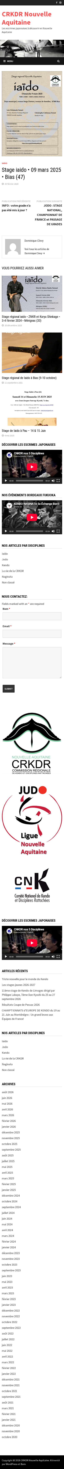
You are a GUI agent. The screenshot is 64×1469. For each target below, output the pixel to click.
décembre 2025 (11, 1132)
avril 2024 (7, 1230)
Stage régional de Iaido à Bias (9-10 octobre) (29, 378)
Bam (23, 1464)
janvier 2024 (9, 1247)
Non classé (8, 582)
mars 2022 (8, 1362)
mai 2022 (7, 1351)
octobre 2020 (9, 1437)
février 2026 (9, 1121)
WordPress (11, 1464)
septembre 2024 (11, 1207)
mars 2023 (8, 1293)
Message (9, 643)
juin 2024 (7, 1218)
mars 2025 (8, 1178)
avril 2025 (7, 1172)
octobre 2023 (9, 1264)
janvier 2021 (9, 1419)
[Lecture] (5, 480)
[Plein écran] (58, 480)
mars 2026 (8, 1115)
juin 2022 (7, 1345)
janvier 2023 (9, 1305)
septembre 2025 (11, 1149)
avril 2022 (7, 1356)
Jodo (5, 559)
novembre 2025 (11, 1138)
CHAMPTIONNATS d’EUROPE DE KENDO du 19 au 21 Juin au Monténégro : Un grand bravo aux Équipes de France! (31, 1015)
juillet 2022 (8, 1339)
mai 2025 (7, 1167)
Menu (10, 61)
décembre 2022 (11, 1310)
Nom (6, 609)
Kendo (5, 565)
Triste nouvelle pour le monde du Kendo (25, 979)
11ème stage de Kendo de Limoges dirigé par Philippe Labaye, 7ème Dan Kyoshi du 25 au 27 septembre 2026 (28, 995)
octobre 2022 (9, 1322)
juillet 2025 (8, 1161)
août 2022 (8, 1333)
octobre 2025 (9, 1144)
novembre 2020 (11, 1431)
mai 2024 (7, 1224)
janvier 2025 (9, 1190)
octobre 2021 (9, 1391)
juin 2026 (7, 1098)
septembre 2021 (11, 1396)
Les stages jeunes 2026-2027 (18, 985)
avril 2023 (7, 1287)
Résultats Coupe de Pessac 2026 (21, 1004)
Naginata (7, 576)
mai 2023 (7, 1282)
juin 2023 (7, 1276)
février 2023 (9, 1299)
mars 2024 (8, 1236)
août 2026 (8, 1092)
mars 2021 (8, 1408)
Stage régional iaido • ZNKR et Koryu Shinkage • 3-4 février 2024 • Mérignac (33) (31, 318)
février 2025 (9, 1184)
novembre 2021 (11, 1385)
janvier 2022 (9, 1373)
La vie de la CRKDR (13, 571)
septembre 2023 (11, 1270)
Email (7, 626)
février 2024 (9, 1241)
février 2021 (9, 1414)
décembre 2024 (11, 1195)
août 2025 (8, 1155)
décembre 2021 (11, 1379)
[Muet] (53, 480)
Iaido (4, 163)
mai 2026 (7, 1103)
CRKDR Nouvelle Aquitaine (27, 18)
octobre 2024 (9, 1201)
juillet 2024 (8, 1213)
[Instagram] (60, 2)
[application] (32, 467)
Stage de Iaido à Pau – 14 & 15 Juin (24, 431)
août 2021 (8, 1402)
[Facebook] (57, 2)
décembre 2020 (11, 1425)
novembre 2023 (11, 1259)
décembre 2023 (11, 1253)
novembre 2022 (11, 1316)
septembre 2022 (11, 1328)
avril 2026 (7, 1109)
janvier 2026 (9, 1126)
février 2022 (9, 1368)
